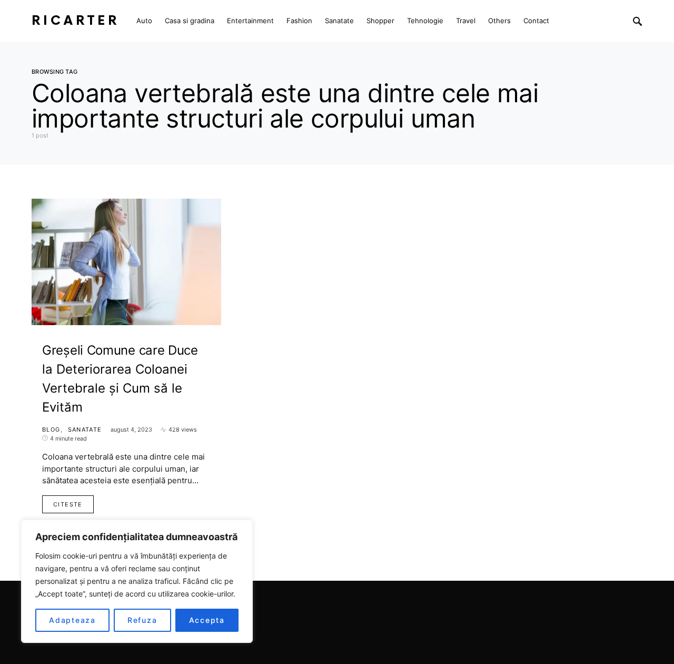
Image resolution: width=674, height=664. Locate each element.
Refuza (142, 620)
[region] (137, 581)
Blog (51, 429)
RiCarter (76, 20)
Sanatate (85, 429)
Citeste (68, 504)
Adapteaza (72, 620)
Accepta (207, 620)
